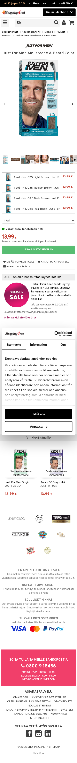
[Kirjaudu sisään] (64, 23)
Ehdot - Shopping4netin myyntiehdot (31, 710)
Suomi (37, 753)
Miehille (49, 32)
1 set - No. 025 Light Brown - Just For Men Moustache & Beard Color (44, 177)
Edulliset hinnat (40, 705)
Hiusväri (6, 35)
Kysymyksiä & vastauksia (49, 697)
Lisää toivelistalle (20, 262)
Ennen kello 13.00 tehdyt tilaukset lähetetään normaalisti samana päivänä (38, 589)
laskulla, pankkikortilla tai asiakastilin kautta (39, 620)
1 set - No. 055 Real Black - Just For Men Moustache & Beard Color (44, 208)
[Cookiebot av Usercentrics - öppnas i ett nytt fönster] (54, 333)
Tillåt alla (38, 414)
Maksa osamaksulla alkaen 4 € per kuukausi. (29, 241)
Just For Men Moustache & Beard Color (35, 35)
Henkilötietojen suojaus (30, 714)
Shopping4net (10, 32)
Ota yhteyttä (63, 701)
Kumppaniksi (59, 714)
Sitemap (54, 747)
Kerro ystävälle (18, 266)
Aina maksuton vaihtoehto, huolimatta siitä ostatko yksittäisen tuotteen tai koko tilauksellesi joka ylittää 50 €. (38, 574)
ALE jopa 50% (14, 3)
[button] (72, 23)
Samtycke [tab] (14, 344)
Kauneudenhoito (31, 32)
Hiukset (61, 32)
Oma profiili (21, 697)
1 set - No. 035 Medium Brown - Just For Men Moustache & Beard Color (44, 187)
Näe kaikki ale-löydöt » (20, 317)
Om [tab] (63, 344)
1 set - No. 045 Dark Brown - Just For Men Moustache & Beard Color (44, 198)
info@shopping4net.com (38, 679)
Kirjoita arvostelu (55, 262)
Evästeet (67, 710)
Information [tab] (38, 344)
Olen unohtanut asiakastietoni (29, 701)
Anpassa (36, 426)
